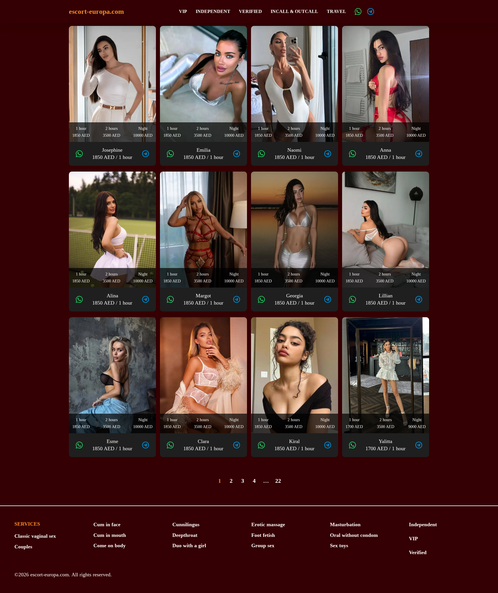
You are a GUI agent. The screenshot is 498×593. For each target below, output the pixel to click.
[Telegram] (370, 11)
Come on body (109, 545)
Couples (23, 547)
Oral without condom (354, 535)
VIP (183, 11)
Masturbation (345, 524)
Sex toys (339, 545)
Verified (250, 11)
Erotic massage (268, 524)
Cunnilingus (185, 524)
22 (278, 481)
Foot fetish (263, 535)
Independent (213, 11)
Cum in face (106, 524)
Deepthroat (184, 535)
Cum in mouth (109, 535)
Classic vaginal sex (35, 536)
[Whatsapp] (358, 11)
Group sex (262, 545)
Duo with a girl (189, 545)
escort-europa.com (96, 11)
